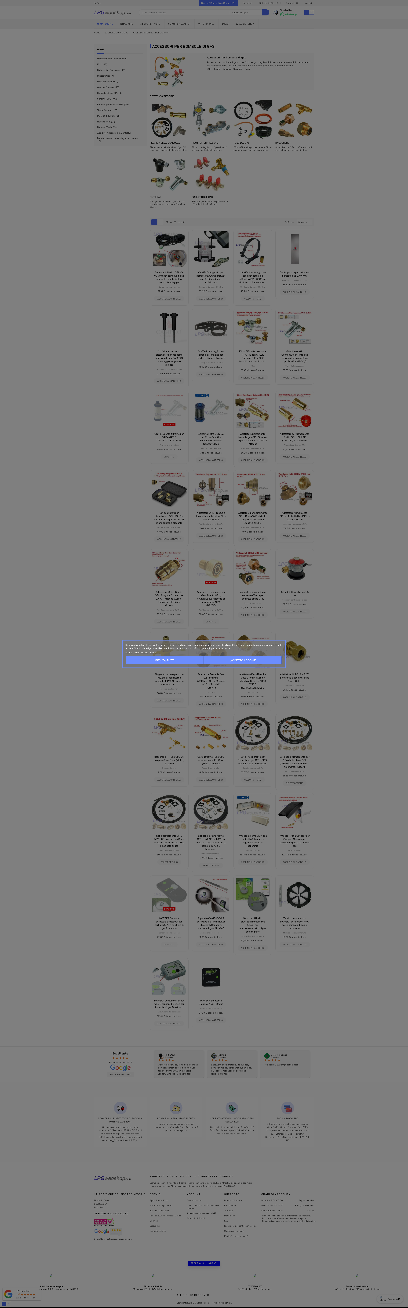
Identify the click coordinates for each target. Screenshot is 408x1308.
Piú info (129, 652)
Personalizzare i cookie (145, 652)
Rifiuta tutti (165, 660)
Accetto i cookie (243, 660)
